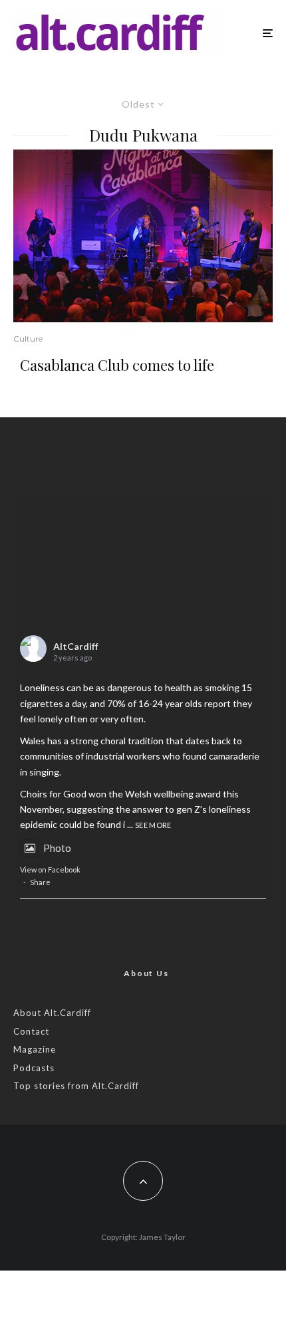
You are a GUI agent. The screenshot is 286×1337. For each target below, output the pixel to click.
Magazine (34, 1049)
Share (40, 882)
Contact (31, 1031)
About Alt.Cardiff (52, 1012)
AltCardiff (75, 646)
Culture (28, 339)
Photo (57, 848)
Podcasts (34, 1068)
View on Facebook (50, 869)
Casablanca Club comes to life (117, 365)
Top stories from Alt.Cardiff (76, 1085)
